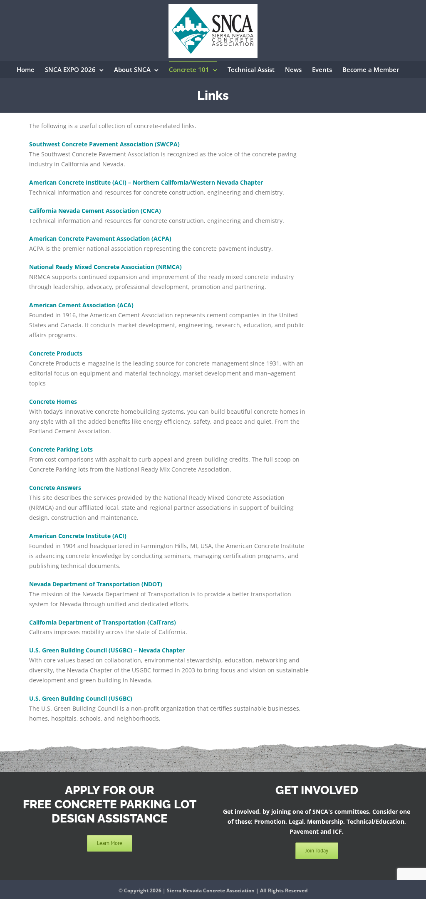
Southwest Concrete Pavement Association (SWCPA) (104, 144)
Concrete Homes (53, 401)
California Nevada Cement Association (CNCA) (95, 211)
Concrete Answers (55, 487)
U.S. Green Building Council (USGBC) (80, 698)
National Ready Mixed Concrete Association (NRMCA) (105, 267)
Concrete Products (55, 353)
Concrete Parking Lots (61, 449)
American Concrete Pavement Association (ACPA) (100, 238)
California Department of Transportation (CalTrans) (102, 622)
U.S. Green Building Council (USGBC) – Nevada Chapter (107, 650)
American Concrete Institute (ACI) (77, 536)
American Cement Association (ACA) (81, 305)
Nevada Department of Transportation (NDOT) (95, 584)
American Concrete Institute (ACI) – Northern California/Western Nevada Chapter (146, 182)
